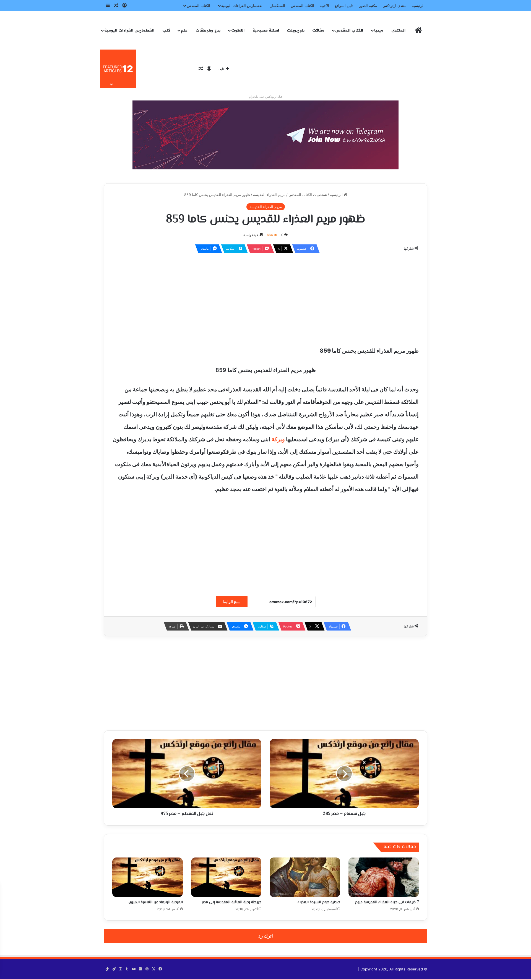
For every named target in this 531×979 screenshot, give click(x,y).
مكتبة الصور (368, 5)
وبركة (278, 439)
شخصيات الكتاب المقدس (307, 194)
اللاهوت (237, 30)
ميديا (378, 30)
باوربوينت (295, 30)
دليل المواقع (344, 5)
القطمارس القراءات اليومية (242, 5)
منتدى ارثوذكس (394, 5)
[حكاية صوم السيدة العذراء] (305, 877)
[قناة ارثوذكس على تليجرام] (265, 134)
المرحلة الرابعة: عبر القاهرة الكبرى (156, 902)
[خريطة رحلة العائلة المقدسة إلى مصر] (226, 877)
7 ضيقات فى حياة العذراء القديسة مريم (387, 902)
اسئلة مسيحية (266, 30)
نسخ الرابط (232, 601)
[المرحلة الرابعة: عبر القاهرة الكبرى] (147, 877)
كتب (166, 30)
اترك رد (265, 936)
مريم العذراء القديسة (269, 194)
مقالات (318, 30)
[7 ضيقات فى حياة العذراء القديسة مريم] (383, 877)
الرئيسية (418, 5)
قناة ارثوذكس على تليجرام (265, 97)
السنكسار (277, 5)
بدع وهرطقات (208, 30)
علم (184, 30)
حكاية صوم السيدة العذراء (319, 902)
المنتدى (398, 30)
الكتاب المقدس (302, 5)
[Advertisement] (265, 297)
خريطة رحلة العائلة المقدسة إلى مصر (231, 902)
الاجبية (324, 5)
